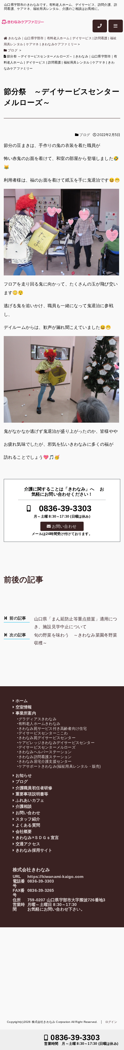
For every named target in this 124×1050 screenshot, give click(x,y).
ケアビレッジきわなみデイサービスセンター (56, 743)
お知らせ (24, 775)
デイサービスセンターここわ (43, 733)
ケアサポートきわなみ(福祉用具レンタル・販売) (59, 766)
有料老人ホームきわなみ (39, 723)
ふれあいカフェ (30, 800)
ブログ (84, 135)
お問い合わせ (64, 526)
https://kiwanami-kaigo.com (55, 876)
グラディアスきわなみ (37, 719)
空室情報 (24, 707)
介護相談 (24, 806)
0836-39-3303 (65, 508)
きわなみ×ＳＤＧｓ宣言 (37, 837)
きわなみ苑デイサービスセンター (47, 738)
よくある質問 (28, 825)
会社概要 (24, 831)
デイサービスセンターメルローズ (47, 747)
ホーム (22, 701)
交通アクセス (28, 844)
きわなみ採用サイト (34, 850)
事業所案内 (26, 713)
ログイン (111, 1021)
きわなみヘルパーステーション (45, 752)
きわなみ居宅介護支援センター (45, 761)
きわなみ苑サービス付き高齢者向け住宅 (52, 728)
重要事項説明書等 (32, 794)
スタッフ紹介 (28, 819)
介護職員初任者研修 (34, 788)
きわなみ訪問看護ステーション (45, 757)
